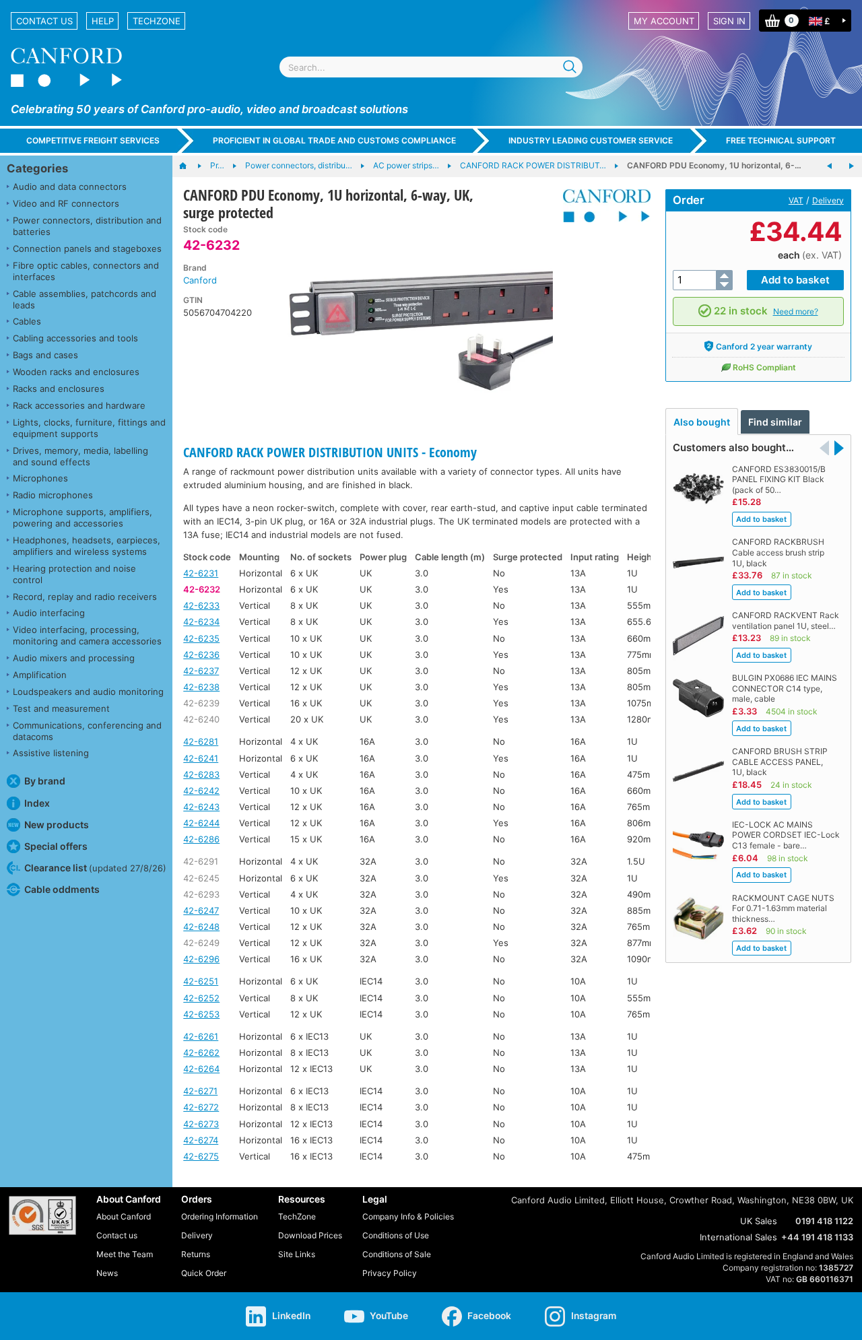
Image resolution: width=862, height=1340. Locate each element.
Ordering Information (219, 1216)
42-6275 (201, 1156)
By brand (44, 780)
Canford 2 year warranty (764, 346)
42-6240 (201, 719)
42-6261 (200, 1036)
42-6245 (201, 878)
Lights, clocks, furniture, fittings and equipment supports (89, 428)
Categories (37, 168)
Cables (27, 321)
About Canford (123, 1216)
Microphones (40, 478)
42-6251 (200, 981)
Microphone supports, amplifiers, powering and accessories (82, 517)
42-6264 (201, 1068)
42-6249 (201, 942)
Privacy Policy (389, 1273)
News (107, 1273)
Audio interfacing (49, 612)
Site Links (296, 1254)
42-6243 (201, 806)
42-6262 (201, 1052)
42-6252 (201, 998)
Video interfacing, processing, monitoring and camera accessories (87, 635)
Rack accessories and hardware (79, 405)
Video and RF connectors (66, 203)
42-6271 (200, 1090)
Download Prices (310, 1235)
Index (37, 803)
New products (56, 824)
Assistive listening (51, 752)
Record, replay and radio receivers (85, 596)
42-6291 (200, 861)
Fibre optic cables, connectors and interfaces (86, 271)
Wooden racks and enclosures (76, 371)
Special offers (56, 846)
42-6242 (201, 790)
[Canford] (602, 206)
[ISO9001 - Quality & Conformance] (42, 1215)
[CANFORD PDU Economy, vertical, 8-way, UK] (851, 166)
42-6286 (201, 839)
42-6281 (200, 741)
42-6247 (201, 910)
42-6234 (201, 621)
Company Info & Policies (408, 1216)
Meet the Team (124, 1254)
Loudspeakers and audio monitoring (88, 691)
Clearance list (95, 867)
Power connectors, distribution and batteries (87, 226)
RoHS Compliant (764, 367)
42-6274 (200, 1140)
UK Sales (758, 1220)
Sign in (729, 20)
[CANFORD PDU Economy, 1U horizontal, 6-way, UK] (829, 166)
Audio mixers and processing (74, 657)
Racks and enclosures (58, 388)
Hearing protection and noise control (74, 574)
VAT (796, 200)
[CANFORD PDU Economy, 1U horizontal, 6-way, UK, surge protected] (409, 326)
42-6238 (201, 686)
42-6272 (201, 1107)
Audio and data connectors (70, 186)
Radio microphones (53, 495)
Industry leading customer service (590, 140)
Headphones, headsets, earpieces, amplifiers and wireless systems (86, 546)
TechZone (156, 20)
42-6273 (201, 1123)
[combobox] (431, 67)
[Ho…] (189, 166)
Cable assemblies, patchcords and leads (84, 299)
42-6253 (201, 1014)
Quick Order (203, 1273)
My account (664, 20)
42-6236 (201, 654)
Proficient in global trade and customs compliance (334, 140)
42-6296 (201, 958)
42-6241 (200, 758)
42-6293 (201, 894)
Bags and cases (45, 354)
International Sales (738, 1237)
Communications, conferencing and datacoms (87, 731)
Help (103, 20)
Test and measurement (61, 708)
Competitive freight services (93, 140)
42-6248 (201, 926)
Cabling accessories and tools (75, 338)
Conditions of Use (395, 1235)
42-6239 (201, 703)
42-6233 (201, 605)
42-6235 (201, 638)
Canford (200, 280)
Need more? (795, 311)
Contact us (44, 20)
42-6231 (200, 573)
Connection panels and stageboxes (87, 248)
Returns (195, 1254)
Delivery (828, 200)
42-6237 (201, 670)
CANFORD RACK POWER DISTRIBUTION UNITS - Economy (330, 452)
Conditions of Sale (396, 1254)
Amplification (40, 674)
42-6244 (201, 822)
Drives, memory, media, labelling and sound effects (80, 456)
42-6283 (201, 774)
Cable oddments (62, 889)
